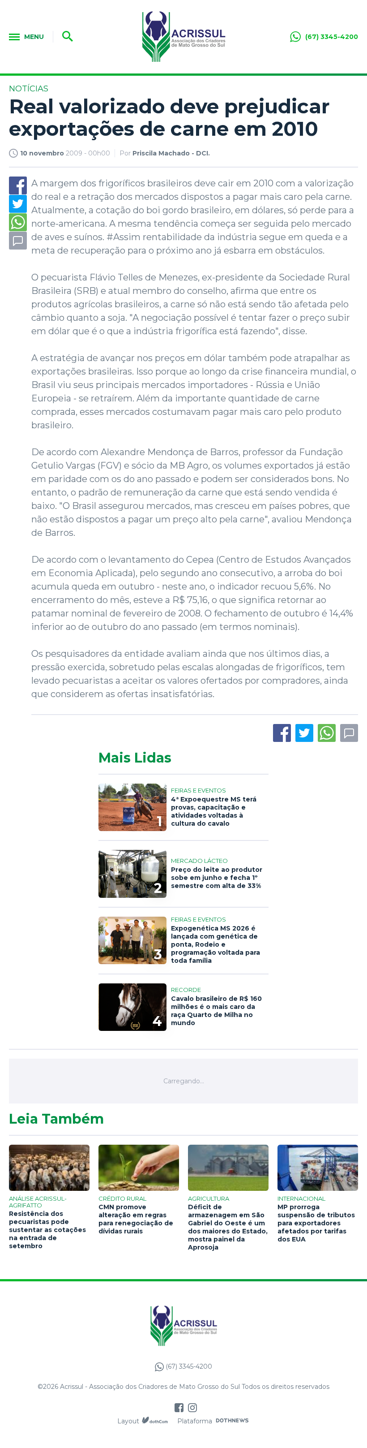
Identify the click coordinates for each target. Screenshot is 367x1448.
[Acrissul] (183, 37)
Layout (128, 1421)
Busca (64, 37)
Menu (34, 37)
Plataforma (194, 1421)
